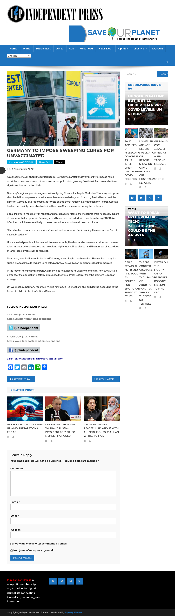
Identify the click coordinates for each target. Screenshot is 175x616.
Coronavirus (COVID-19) (21, 162)
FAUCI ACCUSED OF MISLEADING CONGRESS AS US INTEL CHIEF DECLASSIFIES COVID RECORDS (131, 160)
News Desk (105, 48)
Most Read (86, 48)
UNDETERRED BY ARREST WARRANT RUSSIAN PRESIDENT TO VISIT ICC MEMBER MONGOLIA (61, 430)
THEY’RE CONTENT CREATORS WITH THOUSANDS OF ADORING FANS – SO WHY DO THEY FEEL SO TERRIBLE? (146, 283)
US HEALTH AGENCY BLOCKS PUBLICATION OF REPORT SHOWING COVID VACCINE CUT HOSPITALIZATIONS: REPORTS (146, 162)
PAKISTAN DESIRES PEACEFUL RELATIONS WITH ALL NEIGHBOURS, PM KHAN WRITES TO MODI (101, 430)
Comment (17, 468)
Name (15, 501)
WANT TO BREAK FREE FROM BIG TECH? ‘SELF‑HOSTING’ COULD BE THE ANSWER (143, 224)
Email (14, 515)
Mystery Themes (73, 612)
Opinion (123, 48)
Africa (59, 48)
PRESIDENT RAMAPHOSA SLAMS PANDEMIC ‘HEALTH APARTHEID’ (23, 379)
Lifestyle (139, 48)
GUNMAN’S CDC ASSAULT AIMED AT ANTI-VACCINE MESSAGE (161, 152)
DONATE (157, 48)
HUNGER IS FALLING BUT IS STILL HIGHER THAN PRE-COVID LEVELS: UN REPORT (146, 105)
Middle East (43, 48)
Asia (71, 48)
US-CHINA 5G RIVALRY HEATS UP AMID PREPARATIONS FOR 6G (25, 428)
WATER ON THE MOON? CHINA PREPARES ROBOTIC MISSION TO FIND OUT (161, 277)
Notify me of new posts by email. (33, 550)
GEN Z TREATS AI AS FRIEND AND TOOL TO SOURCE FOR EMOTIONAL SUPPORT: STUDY (131, 279)
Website (15, 529)
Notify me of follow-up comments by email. (40, 543)
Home (13, 48)
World (26, 48)
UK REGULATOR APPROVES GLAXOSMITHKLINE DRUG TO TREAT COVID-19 (107, 379)
